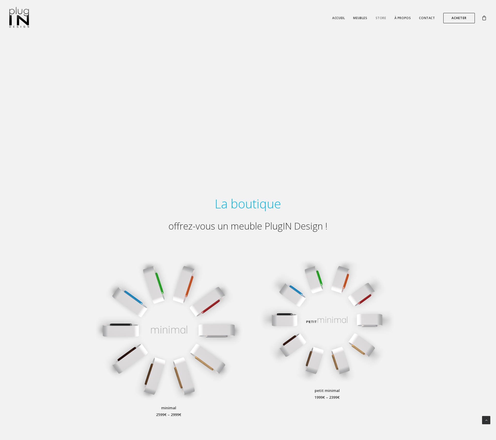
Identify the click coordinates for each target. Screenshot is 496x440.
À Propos (402, 18)
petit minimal (327, 390)
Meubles (360, 18)
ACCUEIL (338, 18)
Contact (427, 18)
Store (381, 18)
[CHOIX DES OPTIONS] (169, 330)
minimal (168, 407)
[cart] (484, 17)
